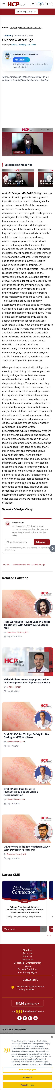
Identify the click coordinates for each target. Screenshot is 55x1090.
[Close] (52, 1037)
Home (5, 27)
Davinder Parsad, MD (16, 854)
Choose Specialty (24, 11)
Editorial (27, 956)
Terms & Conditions (28, 969)
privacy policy (10, 550)
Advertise (27, 953)
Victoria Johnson (14, 687)
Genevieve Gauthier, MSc (18, 632)
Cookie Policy (46, 1064)
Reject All (27, 1077)
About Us (27, 950)
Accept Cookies (27, 1085)
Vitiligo (6, 564)
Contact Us (27, 959)
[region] (27, 1061)
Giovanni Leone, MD (16, 741)
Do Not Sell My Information (27, 962)
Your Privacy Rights (27, 972)
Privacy (27, 966)
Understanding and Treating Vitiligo (29, 564)
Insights (13, 27)
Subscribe (40, 542)
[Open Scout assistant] (41, 4)
